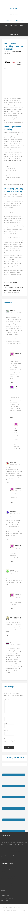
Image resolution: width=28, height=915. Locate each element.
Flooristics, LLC (14, 4)
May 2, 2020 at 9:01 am (15, 513)
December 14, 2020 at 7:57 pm (18, 492)
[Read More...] (5, 847)
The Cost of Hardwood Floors (9, 840)
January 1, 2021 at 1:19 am (16, 618)
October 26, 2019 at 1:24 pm (16, 434)
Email (6, 723)
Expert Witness (13, 282)
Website (6, 730)
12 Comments (7, 53)
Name (6, 716)
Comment (7, 699)
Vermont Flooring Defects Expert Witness (14, 852)
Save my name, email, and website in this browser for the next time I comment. (13, 741)
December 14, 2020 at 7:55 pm (18, 597)
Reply (7, 347)
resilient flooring (13, 290)
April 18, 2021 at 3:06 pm (15, 644)
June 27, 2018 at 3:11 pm (17, 356)
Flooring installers (8, 132)
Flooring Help (11, 284)
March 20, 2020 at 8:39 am (16, 464)
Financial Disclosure (13, 907)
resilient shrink (15, 292)
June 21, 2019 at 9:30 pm (17, 390)
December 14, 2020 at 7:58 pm (18, 548)
